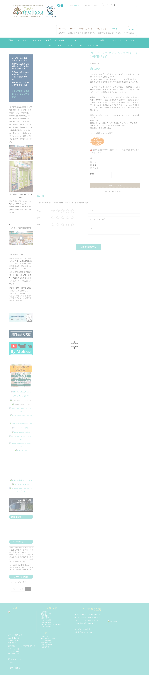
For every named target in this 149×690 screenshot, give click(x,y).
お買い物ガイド (74, 33)
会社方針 (62, 33)
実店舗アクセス (114, 33)
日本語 (76, 5)
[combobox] (119, 5)
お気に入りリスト (86, 29)
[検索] (135, 5)
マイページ (62, 29)
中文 (96, 5)
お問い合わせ (129, 33)
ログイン (115, 29)
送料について (89, 33)
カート (72, 29)
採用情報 (101, 33)
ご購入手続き (101, 29)
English (87, 5)
